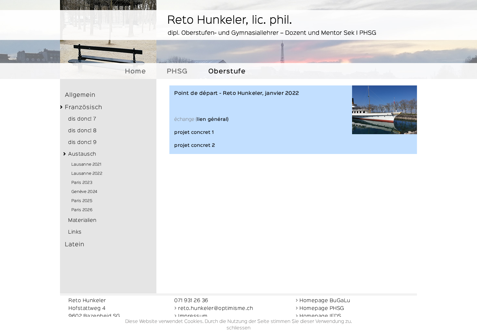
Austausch (82, 154)
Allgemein (80, 95)
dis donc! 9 (82, 142)
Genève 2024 (84, 192)
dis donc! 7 (82, 119)
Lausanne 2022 (86, 173)
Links (75, 232)
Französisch (83, 107)
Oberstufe (227, 71)
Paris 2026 (81, 210)
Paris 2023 (81, 183)
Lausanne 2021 (86, 164)
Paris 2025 (81, 201)
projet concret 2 (194, 145)
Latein (74, 244)
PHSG (177, 71)
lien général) (213, 119)
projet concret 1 (194, 132)
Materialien (82, 220)
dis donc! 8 (82, 131)
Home (135, 71)
